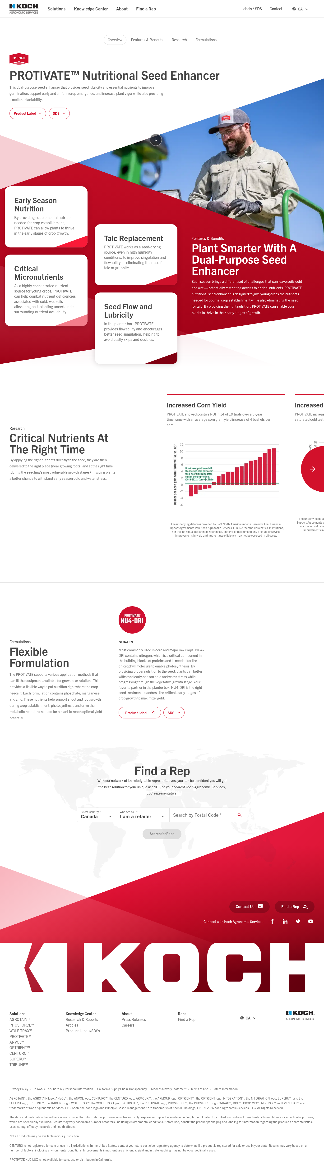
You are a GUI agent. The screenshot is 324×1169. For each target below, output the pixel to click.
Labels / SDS (251, 8)
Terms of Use (199, 1089)
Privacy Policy (18, 1089)
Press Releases (134, 1019)
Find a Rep (146, 8)
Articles (72, 1025)
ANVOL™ (16, 1042)
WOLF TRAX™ (20, 1030)
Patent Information (225, 1089)
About (122, 8)
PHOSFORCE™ (21, 1025)
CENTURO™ (19, 1053)
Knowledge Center (91, 8)
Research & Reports (82, 1019)
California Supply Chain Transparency (122, 1089)
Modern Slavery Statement (168, 1089)
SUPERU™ (18, 1058)
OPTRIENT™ (19, 1047)
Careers (128, 1025)
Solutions (56, 8)
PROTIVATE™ (20, 1036)
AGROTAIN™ (19, 1019)
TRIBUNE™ (18, 1064)
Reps (182, 1013)
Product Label (136, 712)
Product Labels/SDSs (83, 1030)
